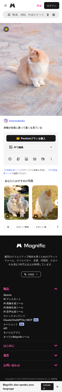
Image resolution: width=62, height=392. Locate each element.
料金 (39, 5)
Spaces (7, 294)
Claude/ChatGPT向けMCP (20, 320)
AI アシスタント (12, 299)
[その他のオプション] (51, 159)
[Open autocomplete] (7, 14)
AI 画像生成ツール (12, 169)
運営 (6, 355)
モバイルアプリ (11, 332)
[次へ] (57, 202)
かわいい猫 (41, 226)
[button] (31, 274)
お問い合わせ (11, 365)
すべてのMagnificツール (16, 336)
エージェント (13, 324)
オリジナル (23, 29)
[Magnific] (31, 246)
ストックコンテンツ (14, 315)
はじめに (8, 346)
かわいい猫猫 (22, 226)
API (5, 328)
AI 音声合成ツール (13, 311)
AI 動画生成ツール (13, 307)
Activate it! (47, 386)
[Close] (57, 387)
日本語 (31, 274)
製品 (6, 289)
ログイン (51, 5)
